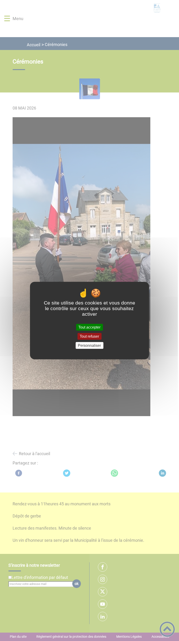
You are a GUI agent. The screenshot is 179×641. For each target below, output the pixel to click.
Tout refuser (89, 336)
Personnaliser (89, 345)
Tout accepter (89, 327)
